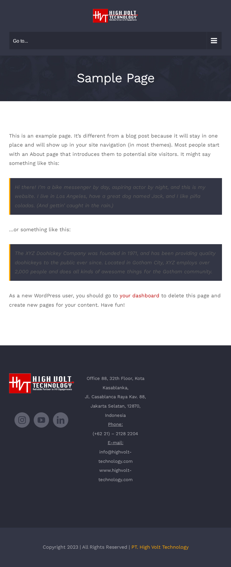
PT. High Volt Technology (160, 547)
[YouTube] (41, 420)
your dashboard (139, 296)
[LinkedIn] (60, 420)
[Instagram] (22, 420)
